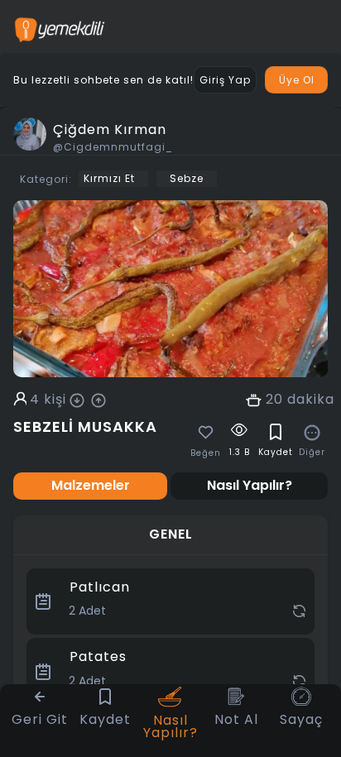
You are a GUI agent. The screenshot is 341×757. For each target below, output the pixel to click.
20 (274, 399)
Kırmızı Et (109, 178)
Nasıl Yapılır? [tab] (249, 485)
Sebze (187, 178)
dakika (310, 399)
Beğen (205, 453)
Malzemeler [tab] (90, 485)
